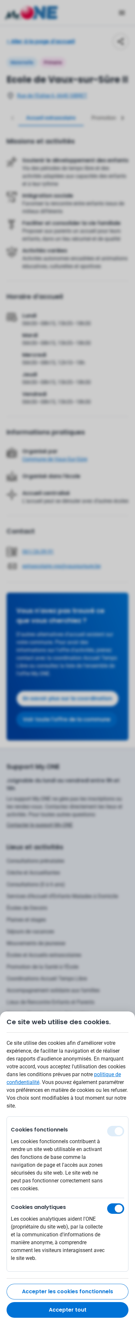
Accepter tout (68, 1310)
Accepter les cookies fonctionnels (67, 1291)
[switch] (115, 1208)
